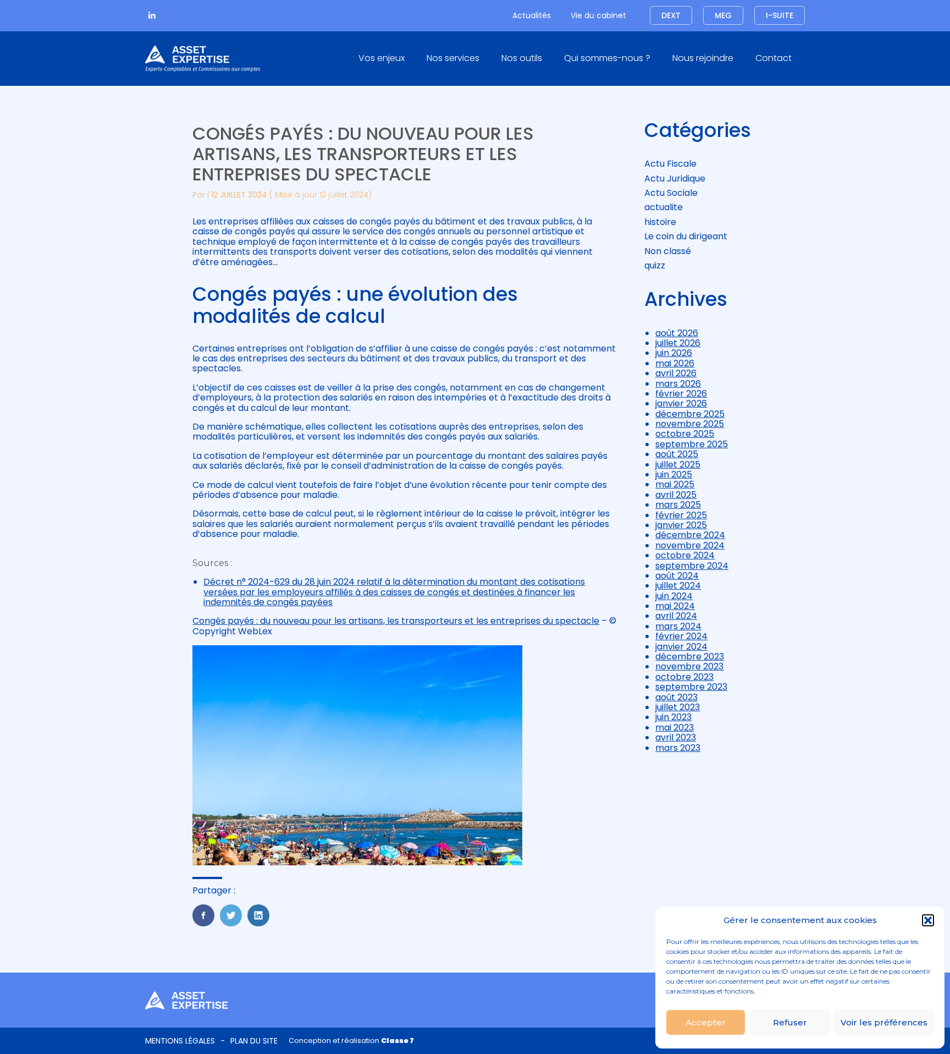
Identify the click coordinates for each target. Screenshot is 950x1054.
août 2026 (676, 333)
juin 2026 (673, 353)
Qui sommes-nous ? (607, 58)
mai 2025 (674, 484)
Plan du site (254, 1040)
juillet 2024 (678, 585)
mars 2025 (678, 504)
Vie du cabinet (598, 15)
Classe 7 (397, 1040)
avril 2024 (676, 616)
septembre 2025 (691, 444)
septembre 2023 (691, 686)
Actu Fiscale (670, 163)
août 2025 (676, 454)
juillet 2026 (677, 343)
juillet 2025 (677, 464)
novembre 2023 (689, 666)
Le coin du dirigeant (685, 236)
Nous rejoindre (702, 58)
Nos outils (521, 58)
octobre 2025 (684, 433)
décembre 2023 (689, 656)
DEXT (671, 15)
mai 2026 (674, 363)
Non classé (667, 251)
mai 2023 (674, 727)
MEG (723, 15)
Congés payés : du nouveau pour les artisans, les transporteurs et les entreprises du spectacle (395, 620)
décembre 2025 (690, 414)
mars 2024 (678, 626)
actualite (663, 207)
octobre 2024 (685, 555)
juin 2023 (673, 717)
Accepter (706, 1022)
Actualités (531, 15)
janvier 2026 (681, 403)
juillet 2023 (677, 707)
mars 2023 (677, 748)
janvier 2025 (681, 525)
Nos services (453, 58)
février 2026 (681, 393)
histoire (660, 222)
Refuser (790, 1022)
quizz (654, 265)
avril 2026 (676, 373)
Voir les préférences (884, 1022)
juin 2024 (674, 596)
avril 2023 (675, 737)
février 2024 (681, 636)
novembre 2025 (689, 424)
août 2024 (677, 575)
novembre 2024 (690, 545)
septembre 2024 (691, 565)
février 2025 (681, 515)
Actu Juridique (674, 178)
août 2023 (676, 697)
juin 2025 (673, 474)
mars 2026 (678, 383)
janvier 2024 (681, 646)
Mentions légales (180, 1040)
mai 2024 (675, 606)
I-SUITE (779, 15)
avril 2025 (676, 494)
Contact (773, 58)
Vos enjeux (381, 58)
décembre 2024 (690, 535)
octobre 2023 (684, 677)
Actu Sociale (671, 192)
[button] (928, 920)
